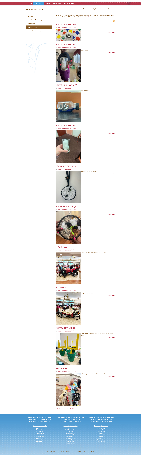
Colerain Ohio (39, 430)
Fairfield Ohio (39, 431)
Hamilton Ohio (40, 433)
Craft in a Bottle (65, 125)
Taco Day (61, 247)
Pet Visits (61, 368)
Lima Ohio (70, 428)
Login (92, 451)
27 (70, 408)
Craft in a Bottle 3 (66, 44)
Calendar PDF (85, 17)
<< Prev (58, 408)
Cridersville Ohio (70, 433)
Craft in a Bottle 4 (66, 24)
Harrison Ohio (40, 435)
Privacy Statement (66, 451)
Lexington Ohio (101, 431)
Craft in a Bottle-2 (66, 85)
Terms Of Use (81, 451)
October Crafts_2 (66, 166)
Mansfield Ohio (101, 428)
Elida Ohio (70, 431)
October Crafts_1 (66, 206)
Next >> (73, 408)
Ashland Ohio (101, 430)
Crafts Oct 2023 (65, 328)
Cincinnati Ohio (40, 428)
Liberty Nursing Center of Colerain (67, 27)
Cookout (61, 287)
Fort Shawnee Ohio (70, 430)
